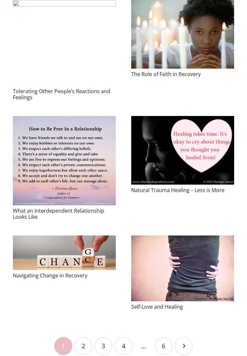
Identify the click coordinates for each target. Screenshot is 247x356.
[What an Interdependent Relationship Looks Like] (64, 160)
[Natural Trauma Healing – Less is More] (182, 150)
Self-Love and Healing (157, 306)
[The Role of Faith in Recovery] (182, 34)
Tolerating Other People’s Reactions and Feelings (61, 94)
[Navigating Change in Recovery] (64, 253)
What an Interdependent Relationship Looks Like (58, 213)
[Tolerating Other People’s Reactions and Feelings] (64, 43)
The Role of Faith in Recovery (166, 74)
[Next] (184, 346)
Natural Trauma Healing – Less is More (177, 190)
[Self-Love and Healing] (182, 268)
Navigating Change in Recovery (50, 275)
